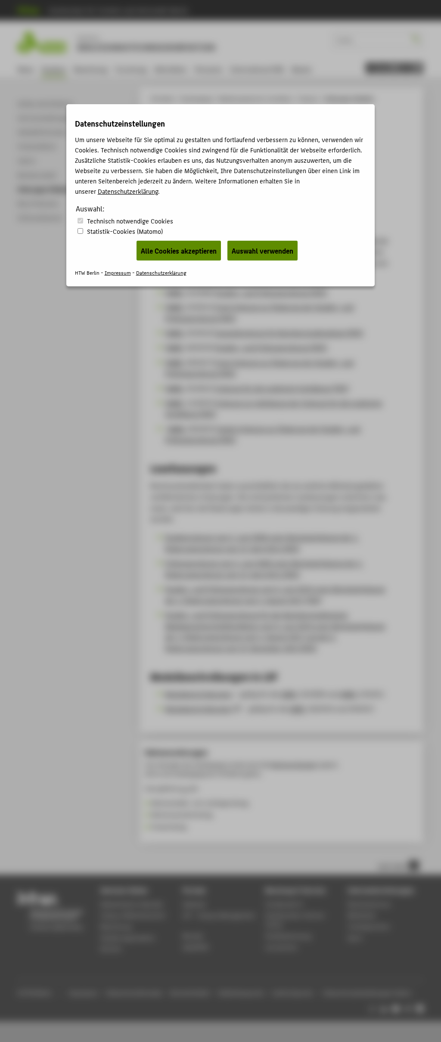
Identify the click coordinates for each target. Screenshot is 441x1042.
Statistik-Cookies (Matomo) (125, 231)
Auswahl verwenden (262, 250)
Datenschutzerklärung (128, 191)
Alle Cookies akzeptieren (179, 250)
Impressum (118, 272)
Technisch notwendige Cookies (130, 221)
